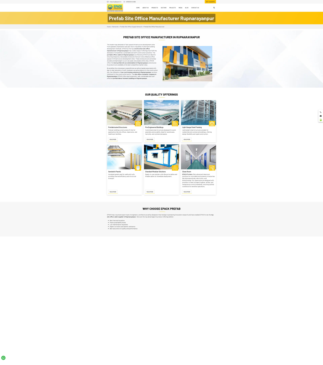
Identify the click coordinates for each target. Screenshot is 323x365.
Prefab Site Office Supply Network (131, 27)
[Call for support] (320, 112)
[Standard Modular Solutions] (161, 157)
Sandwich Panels (114, 172)
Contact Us (195, 7)
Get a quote (210, 2)
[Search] (214, 8)
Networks (115, 27)
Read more (114, 139)
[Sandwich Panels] (124, 157)
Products (154, 7)
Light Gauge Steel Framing (192, 127)
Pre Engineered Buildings (154, 127)
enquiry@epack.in (115, 2)
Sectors (163, 7)
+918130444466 (130, 2)
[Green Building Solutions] (320, 119)
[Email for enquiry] (320, 115)
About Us (145, 7)
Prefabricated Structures (117, 127)
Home (138, 7)
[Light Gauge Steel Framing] (198, 112)
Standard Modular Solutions (155, 172)
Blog (186, 7)
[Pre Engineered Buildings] (161, 112)
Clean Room (186, 172)
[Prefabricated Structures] (124, 112)
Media (180, 7)
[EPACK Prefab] (115, 7)
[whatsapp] (3, 358)
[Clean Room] (198, 157)
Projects (172, 7)
